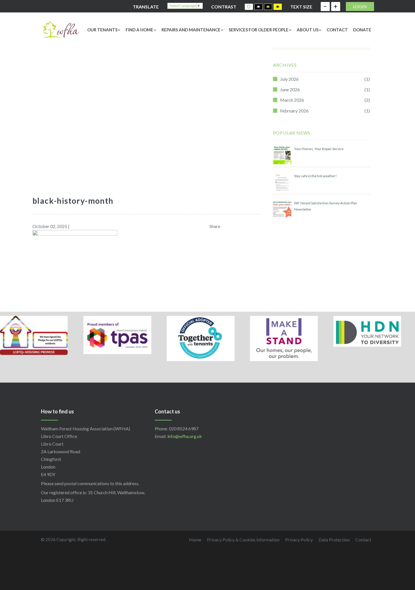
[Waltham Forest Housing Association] (60, 29)
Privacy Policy (299, 539)
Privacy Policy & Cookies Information (243, 539)
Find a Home (139, 29)
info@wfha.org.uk (184, 436)
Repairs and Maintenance (190, 29)
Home (195, 539)
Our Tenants (102, 29)
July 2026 (289, 79)
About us (307, 29)
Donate (362, 29)
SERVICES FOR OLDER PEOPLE (259, 29)
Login (360, 6)
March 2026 (292, 100)
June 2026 (290, 89)
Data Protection (334, 539)
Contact (337, 29)
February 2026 (294, 110)
